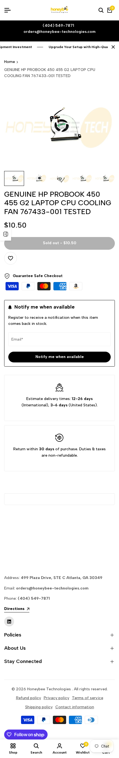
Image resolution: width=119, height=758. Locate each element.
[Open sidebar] (5, 234)
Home (9, 61)
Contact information (74, 707)
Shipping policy (39, 707)
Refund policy (28, 698)
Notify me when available (59, 356)
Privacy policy (56, 698)
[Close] (112, 47)
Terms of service (87, 698)
